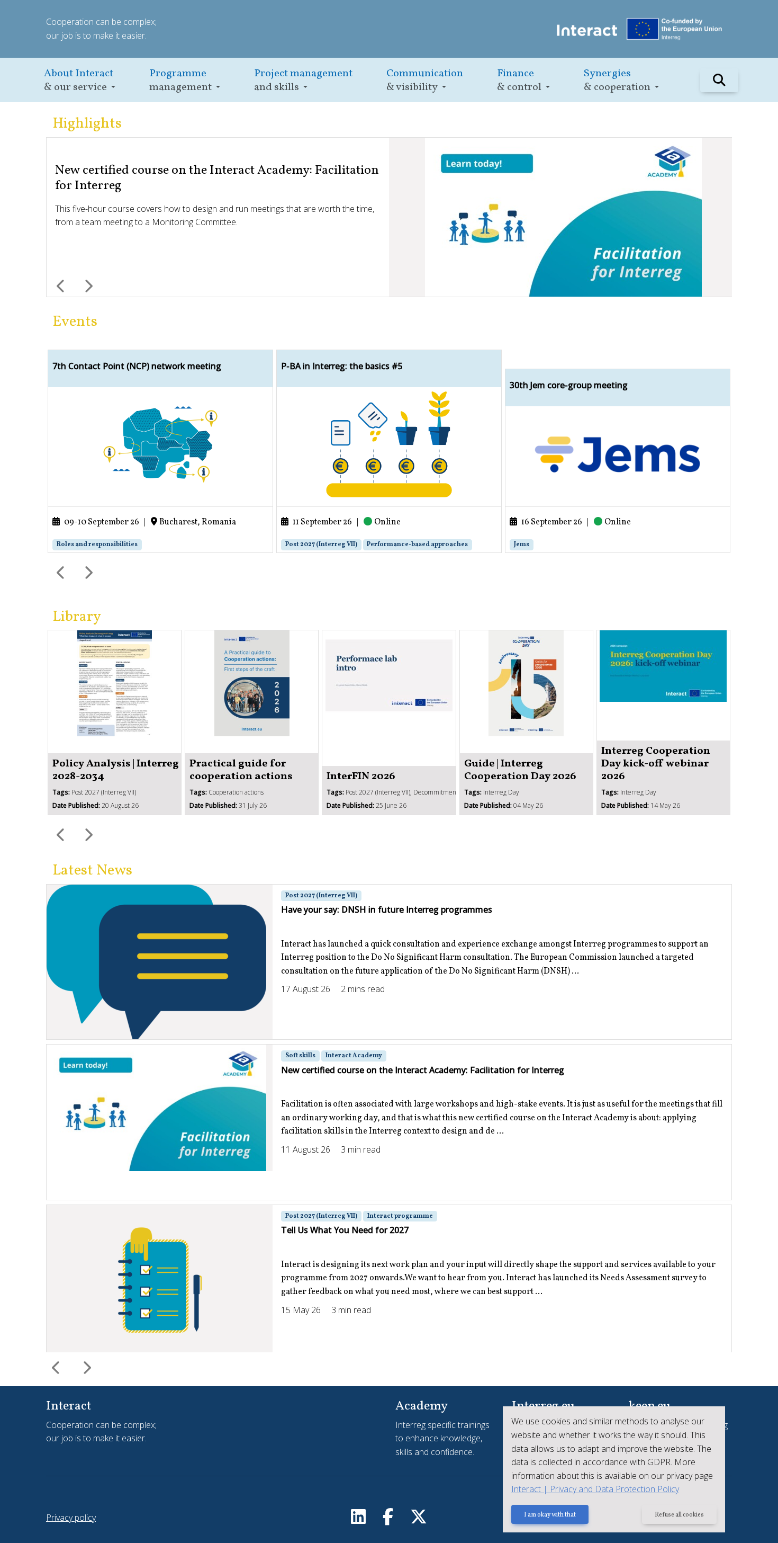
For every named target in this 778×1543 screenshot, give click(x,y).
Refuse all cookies (679, 1515)
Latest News (92, 870)
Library (76, 617)
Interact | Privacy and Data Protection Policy (595, 1489)
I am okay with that (550, 1515)
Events (74, 321)
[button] (80, 80)
